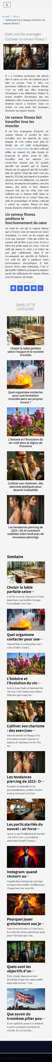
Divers (16, 16)
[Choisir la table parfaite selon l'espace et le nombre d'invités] (25, 330)
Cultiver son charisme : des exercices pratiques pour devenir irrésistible (25, 486)
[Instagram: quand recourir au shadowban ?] (26, 856)
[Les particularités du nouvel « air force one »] (26, 809)
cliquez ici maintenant (17, 148)
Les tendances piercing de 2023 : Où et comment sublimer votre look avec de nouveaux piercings (25, 532)
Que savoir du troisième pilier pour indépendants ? (25, 1018)
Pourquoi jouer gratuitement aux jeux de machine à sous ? (26, 923)
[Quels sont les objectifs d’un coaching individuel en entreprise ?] (26, 951)
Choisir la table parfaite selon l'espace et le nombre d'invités (26, 351)
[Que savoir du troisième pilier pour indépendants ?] (26, 998)
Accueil (5, 16)
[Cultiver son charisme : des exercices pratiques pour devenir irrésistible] (25, 465)
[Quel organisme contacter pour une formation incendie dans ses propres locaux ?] (25, 374)
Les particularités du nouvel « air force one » (25, 829)
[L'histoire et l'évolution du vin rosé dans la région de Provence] (25, 421)
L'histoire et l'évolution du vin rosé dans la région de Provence (25, 442)
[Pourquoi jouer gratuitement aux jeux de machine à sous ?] (26, 903)
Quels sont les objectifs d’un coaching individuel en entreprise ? (24, 973)
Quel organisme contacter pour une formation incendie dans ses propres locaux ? (25, 397)
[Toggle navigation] (7, 4)
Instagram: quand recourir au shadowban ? (22, 876)
